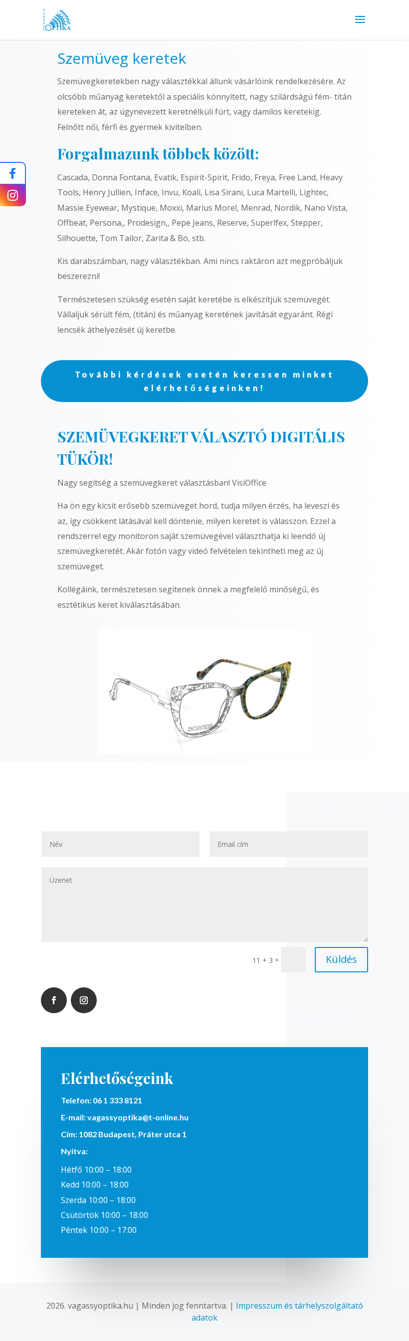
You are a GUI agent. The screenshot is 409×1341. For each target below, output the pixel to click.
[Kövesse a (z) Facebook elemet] (54, 1000)
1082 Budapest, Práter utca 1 (132, 1134)
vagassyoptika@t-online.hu (138, 1117)
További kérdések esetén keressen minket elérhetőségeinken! (205, 381)
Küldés (341, 959)
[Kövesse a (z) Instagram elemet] (84, 1000)
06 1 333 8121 (117, 1100)
